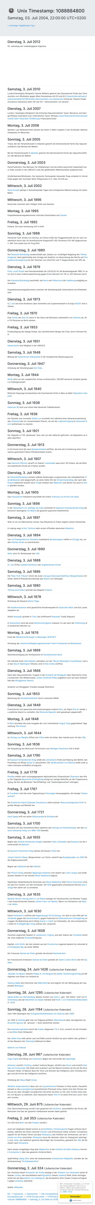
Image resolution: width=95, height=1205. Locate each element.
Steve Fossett (13, 190)
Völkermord (57, 280)
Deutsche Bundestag (20, 254)
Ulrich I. (57, 997)
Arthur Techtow (28, 528)
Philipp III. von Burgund (43, 974)
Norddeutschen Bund (52, 654)
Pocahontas (52, 944)
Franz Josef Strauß (16, 271)
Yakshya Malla (14, 983)
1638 (49, 885)
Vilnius (54, 851)
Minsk (10, 379)
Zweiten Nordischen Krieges (30, 842)
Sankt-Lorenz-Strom (68, 960)
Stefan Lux (36, 418)
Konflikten (48, 1129)
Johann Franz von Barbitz (46, 901)
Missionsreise (38, 816)
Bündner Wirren (14, 899)
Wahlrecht (58, 483)
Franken (35, 1122)
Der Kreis (38, 368)
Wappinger (37, 873)
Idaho (10, 553)
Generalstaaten (33, 918)
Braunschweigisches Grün (72, 802)
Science (48, 590)
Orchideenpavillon (30, 1161)
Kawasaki (18, 616)
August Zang (64, 723)
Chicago (75, 539)
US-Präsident (17, 539)
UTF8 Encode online (35, 1196)
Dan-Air (25, 317)
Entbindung (80, 623)
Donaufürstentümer (29, 698)
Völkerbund (16, 421)
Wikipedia (18, 1187)
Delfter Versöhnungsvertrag (69, 974)
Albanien (34, 153)
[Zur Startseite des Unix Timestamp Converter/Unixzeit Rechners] (12, 11)
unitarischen (25, 643)
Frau (38, 483)
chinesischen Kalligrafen (62, 1158)
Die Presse (20, 726)
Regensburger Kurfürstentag (48, 915)
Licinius (17, 1175)
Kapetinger (70, 1059)
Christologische (60, 1129)
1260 (71, 1014)
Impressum (18, 1194)
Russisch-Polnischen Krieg (21, 851)
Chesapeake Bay (16, 947)
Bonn (22, 1122)
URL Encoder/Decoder (51, 1194)
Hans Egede (13, 816)
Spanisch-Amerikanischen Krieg (70, 508)
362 (79, 1140)
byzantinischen (49, 1086)
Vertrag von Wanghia (19, 737)
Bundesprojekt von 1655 (73, 857)
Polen (54, 842)
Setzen (47, 578)
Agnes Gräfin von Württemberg (21, 997)
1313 (12, 1002)
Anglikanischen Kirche (51, 565)
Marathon (69, 528)
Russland (75, 842)
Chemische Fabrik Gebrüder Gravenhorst (29, 802)
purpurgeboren (26, 1089)
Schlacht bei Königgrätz (56, 675)
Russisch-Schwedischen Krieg (23, 760)
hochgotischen (36, 1014)
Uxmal (34, 1080)
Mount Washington (22, 664)
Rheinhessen (75, 643)
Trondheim (14, 793)
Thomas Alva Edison (16, 590)
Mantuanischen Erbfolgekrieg (72, 918)
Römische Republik (48, 712)
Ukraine (63, 215)
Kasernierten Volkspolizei (29, 357)
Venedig (21, 1020)
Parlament (23, 477)
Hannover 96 (13, 407)
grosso (20, 1023)
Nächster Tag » (28, 25)
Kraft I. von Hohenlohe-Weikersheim (71, 1000)
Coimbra (28, 1065)
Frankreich (37, 1059)
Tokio (34, 616)
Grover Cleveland (30, 539)
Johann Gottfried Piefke (46, 678)
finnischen (14, 477)
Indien (25, 1029)
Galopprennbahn (39, 449)
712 (55, 1029)
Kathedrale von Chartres (54, 1014)
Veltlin (14, 904)
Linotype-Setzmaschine (53, 576)
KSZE (78, 303)
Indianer (45, 873)
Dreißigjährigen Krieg (26, 924)
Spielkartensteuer (18, 607)
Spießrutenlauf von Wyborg (63, 762)
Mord (45, 280)
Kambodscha (13, 345)
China (41, 737)
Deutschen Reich (66, 607)
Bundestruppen (56, 539)
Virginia (50, 935)
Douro (68, 1065)
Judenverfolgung (65, 421)
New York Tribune (19, 576)
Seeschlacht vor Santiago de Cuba (28, 508)
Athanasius (46, 1134)
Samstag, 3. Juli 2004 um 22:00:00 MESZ (48, 1199)
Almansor (12, 1065)
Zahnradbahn (29, 661)
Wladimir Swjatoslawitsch (19, 1086)
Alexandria (23, 1143)
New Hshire (50, 664)
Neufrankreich (59, 953)
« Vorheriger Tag (15, 25)
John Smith (20, 944)
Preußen (11, 776)
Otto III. (57, 1094)
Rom (61, 709)
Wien (12, 723)
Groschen (12, 1023)
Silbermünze (59, 1020)
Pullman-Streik (17, 542)
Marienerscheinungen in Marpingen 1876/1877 (36, 637)
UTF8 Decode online (57, 1196)
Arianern (44, 1132)
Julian (16, 1140)
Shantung (30, 1041)
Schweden (61, 842)
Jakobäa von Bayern (16, 974)
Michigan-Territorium (59, 748)
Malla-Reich (43, 983)
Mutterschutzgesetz (43, 623)
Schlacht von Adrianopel (68, 1172)
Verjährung (71, 280)
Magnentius (44, 1149)
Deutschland (15, 623)
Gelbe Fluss (16, 1038)
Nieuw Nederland (42, 875)
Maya (22, 1080)
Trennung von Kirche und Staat (65, 497)
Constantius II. (15, 1152)
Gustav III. (30, 762)
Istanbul (62, 1175)
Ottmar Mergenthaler (72, 576)
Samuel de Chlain (27, 953)
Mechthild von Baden (34, 1000)
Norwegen (50, 793)
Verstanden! (75, 1196)
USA (37, 553)
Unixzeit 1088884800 (17, 1199)
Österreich (74, 776)
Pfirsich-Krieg (17, 873)
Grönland (51, 816)
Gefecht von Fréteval (17, 1047)
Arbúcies (77, 317)
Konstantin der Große (35, 1172)
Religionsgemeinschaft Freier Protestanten (49, 643)
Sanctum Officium (19, 463)
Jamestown (41, 935)
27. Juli (11, 565)
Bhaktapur (18, 986)
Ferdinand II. (18, 915)
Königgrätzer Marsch (24, 680)
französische (17, 497)
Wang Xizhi (24, 1158)
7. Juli (12, 303)
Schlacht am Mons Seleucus (67, 1149)
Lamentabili (50, 463)
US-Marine (31, 510)
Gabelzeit (21, 866)
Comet (15, 317)
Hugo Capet (13, 1059)
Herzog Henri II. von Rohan (34, 899)
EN (9, 1194)
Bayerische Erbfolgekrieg (33, 779)
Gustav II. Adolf (46, 921)
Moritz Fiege (33, 601)
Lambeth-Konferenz (28, 565)
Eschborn (57, 1108)
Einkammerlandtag (65, 480)
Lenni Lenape (71, 873)
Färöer (36, 866)
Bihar (15, 1032)
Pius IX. (76, 709)
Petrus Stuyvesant (75, 882)
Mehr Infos (67, 1191)
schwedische (51, 760)
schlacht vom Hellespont (34, 1178)
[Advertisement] (47, 67)
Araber (41, 1029)
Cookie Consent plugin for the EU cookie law (75, 1200)
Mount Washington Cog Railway (67, 661)
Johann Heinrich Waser (17, 857)
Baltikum (25, 844)
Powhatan (77, 935)
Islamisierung (16, 1029)
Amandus (19, 1181)
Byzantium (46, 1175)
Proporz (11, 483)
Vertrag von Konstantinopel (64, 828)
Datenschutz (32, 1194)
